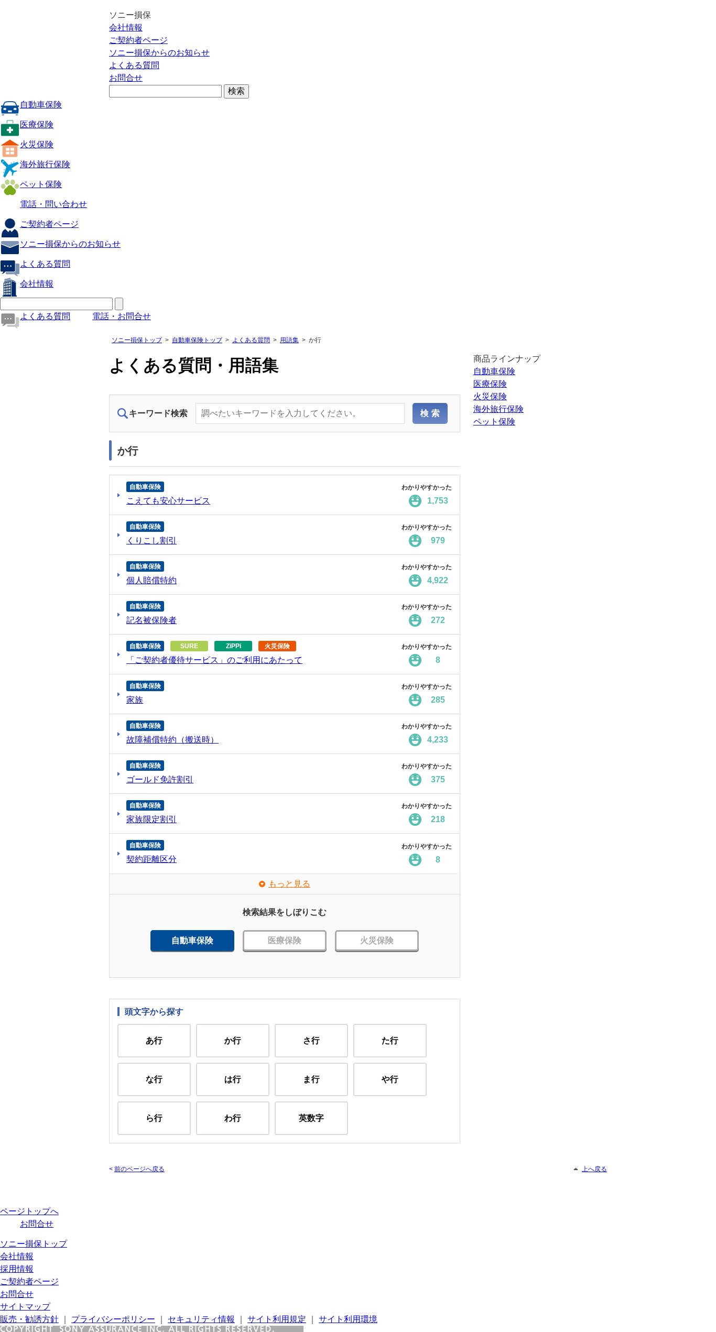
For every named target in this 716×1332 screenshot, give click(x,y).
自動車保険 (41, 104)
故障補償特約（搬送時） (172, 739)
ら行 (154, 1117)
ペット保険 (41, 184)
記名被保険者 (151, 620)
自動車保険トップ (197, 340)
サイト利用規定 (276, 1319)
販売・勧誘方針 (29, 1319)
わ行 (232, 1117)
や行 (390, 1079)
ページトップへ (29, 1211)
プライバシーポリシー (113, 1319)
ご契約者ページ (138, 40)
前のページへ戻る (139, 1169)
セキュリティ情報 (201, 1319)
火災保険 (36, 144)
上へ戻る (594, 1169)
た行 (390, 1040)
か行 (232, 1040)
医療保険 (36, 124)
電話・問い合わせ (53, 204)
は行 (232, 1079)
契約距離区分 (151, 859)
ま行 (311, 1079)
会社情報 (126, 27)
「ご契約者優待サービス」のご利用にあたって (214, 660)
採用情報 (17, 1268)
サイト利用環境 (348, 1319)
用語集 (289, 340)
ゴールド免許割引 (159, 779)
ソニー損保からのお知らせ (159, 52)
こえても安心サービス (168, 500)
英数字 (311, 1117)
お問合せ (126, 77)
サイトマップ (25, 1306)
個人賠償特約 (151, 580)
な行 (154, 1079)
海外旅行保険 (45, 164)
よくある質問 (134, 65)
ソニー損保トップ (137, 340)
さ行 (311, 1040)
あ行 (154, 1040)
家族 (134, 699)
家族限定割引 (151, 819)
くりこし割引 (151, 540)
